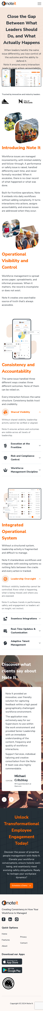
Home (4, 934)
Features (6, 940)
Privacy (23, 937)
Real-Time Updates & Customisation (23, 630)
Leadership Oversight (23, 578)
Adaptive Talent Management (20, 643)
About (4, 946)
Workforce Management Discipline (24, 469)
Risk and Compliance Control (22, 457)
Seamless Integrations (24, 618)
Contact (23, 943)
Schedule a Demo (19, 885)
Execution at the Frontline (20, 445)
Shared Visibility (20, 412)
